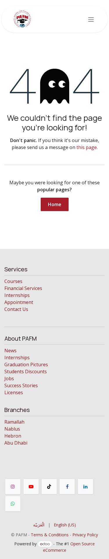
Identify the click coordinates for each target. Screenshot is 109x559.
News (10, 350)
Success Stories (21, 385)
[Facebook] (67, 486)
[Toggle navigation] (91, 19)
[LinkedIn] (85, 486)
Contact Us (16, 309)
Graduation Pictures (26, 364)
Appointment (18, 302)
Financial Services (23, 288)
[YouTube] (31, 486)
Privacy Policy (85, 534)
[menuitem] (38, 525)
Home (54, 204)
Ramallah (14, 422)
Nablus (12, 429)
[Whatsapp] (12, 503)
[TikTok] (49, 486)
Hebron (12, 436)
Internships (17, 295)
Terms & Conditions (50, 534)
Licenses (13, 392)
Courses (13, 281)
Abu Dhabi (15, 443)
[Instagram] (12, 486)
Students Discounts (25, 371)
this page (86, 147)
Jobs (9, 378)
